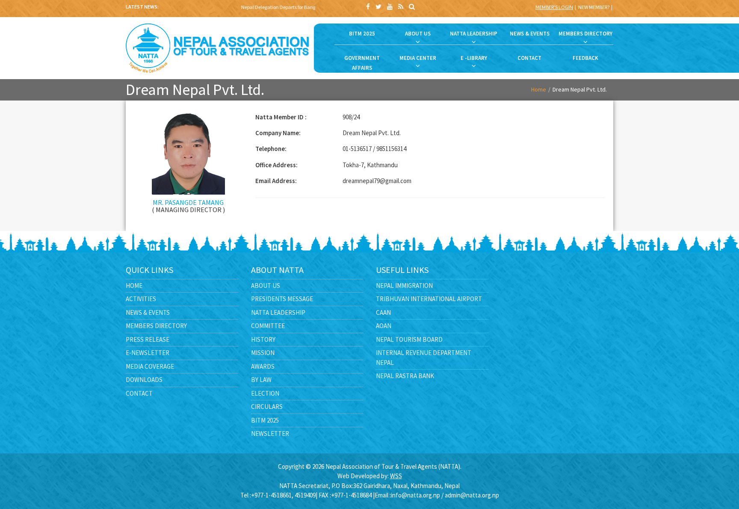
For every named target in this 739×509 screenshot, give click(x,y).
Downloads (144, 380)
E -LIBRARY (474, 58)
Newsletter (270, 433)
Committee (268, 326)
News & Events (148, 312)
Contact (139, 393)
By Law (261, 380)
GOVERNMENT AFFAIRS (362, 62)
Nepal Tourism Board (409, 339)
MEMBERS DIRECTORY (585, 33)
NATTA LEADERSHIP (473, 33)
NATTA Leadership (278, 312)
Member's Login (554, 7)
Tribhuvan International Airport (429, 299)
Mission (263, 353)
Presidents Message (282, 299)
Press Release (147, 339)
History (263, 339)
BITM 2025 (362, 33)
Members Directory (156, 326)
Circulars (267, 406)
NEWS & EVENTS (530, 33)
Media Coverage (150, 366)
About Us (265, 285)
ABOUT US (418, 33)
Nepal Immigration (404, 285)
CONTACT (529, 58)
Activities (141, 299)
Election (265, 393)
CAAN (383, 312)
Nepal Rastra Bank (405, 376)
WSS (396, 476)
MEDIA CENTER (417, 58)
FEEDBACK (585, 58)
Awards (263, 366)
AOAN (383, 326)
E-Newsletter (147, 353)
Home (538, 89)
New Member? (593, 7)
